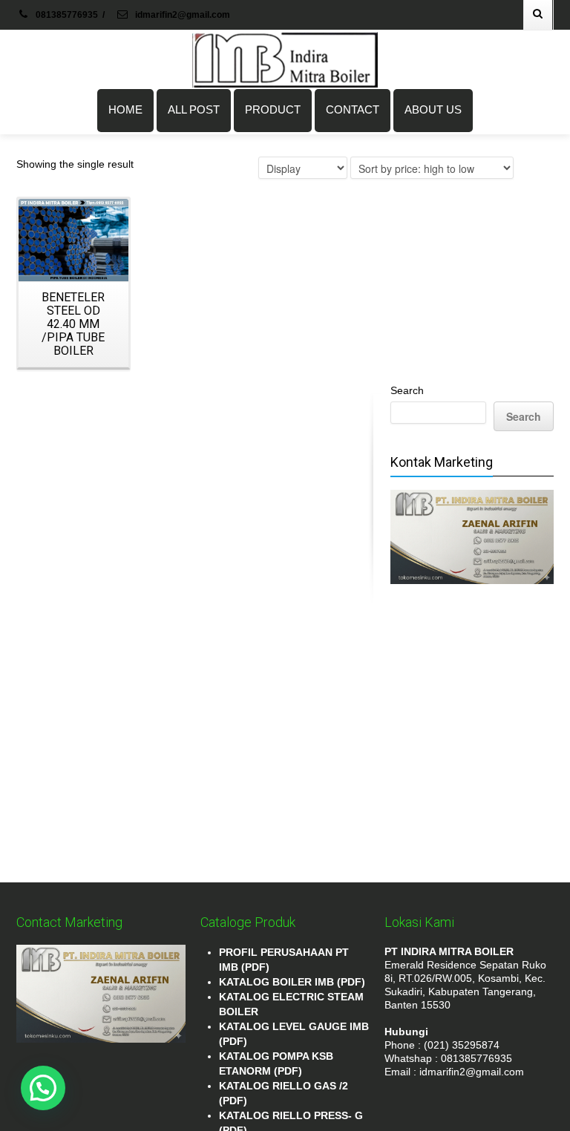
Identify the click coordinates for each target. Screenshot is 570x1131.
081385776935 (66, 15)
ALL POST (194, 109)
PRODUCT (273, 109)
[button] (43, 1088)
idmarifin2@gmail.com (181, 15)
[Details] (73, 240)
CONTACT (352, 109)
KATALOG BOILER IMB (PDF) (292, 982)
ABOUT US (433, 109)
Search (407, 390)
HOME (125, 109)
